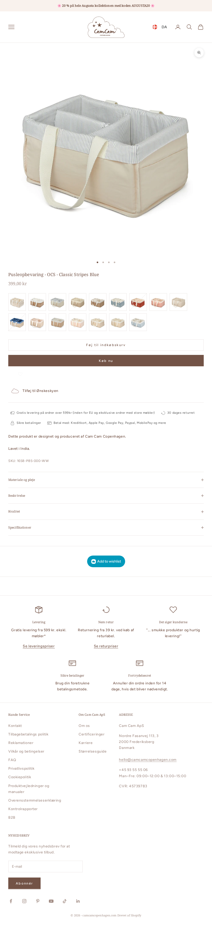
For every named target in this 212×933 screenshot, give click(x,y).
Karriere (86, 743)
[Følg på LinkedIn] (78, 901)
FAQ (12, 760)
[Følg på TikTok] (64, 901)
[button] (20, 371)
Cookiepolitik (19, 777)
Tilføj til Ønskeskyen (40, 391)
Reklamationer (20, 743)
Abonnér (24, 883)
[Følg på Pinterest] (37, 901)
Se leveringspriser (39, 646)
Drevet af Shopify (129, 915)
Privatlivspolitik (21, 768)
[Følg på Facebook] (10, 901)
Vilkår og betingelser (26, 751)
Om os (84, 726)
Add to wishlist (109, 561)
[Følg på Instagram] (24, 901)
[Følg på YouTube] (51, 901)
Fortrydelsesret (139, 675)
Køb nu (106, 361)
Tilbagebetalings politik (28, 734)
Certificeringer (91, 734)
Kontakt (15, 726)
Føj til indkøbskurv (106, 345)
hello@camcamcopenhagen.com (148, 759)
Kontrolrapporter (23, 809)
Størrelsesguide (93, 751)
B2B (12, 817)
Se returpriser (106, 646)
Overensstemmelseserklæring (34, 800)
